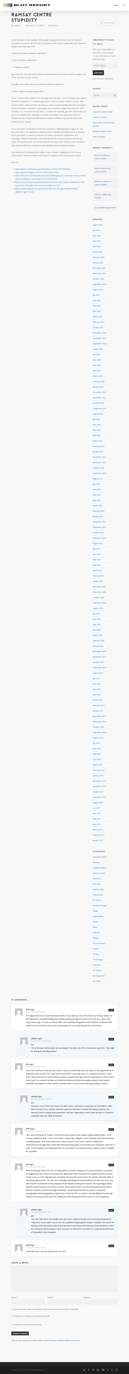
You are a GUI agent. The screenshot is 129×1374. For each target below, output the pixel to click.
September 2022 (99, 473)
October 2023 (98, 403)
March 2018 (97, 765)
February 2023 (98, 446)
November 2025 (99, 273)
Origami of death (100, 117)
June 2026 (97, 235)
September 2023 (99, 408)
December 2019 (99, 651)
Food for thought (100, 905)
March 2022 (97, 505)
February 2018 (98, 770)
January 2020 (98, 646)
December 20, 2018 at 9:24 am (41, 1041)
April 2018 (97, 759)
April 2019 (97, 694)
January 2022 (98, 516)
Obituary (96, 932)
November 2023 (99, 397)
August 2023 (98, 414)
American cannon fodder (103, 112)
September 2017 (99, 797)
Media (95, 922)
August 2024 (98, 349)
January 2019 (98, 711)
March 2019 (97, 700)
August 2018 (98, 738)
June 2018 (97, 748)
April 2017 (97, 824)
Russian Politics (99, 943)
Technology (97, 959)
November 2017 (99, 786)
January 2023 (98, 451)
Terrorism (97, 965)
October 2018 (98, 727)
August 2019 (98, 673)
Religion (96, 938)
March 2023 (97, 441)
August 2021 (98, 543)
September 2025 (99, 284)
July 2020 (96, 613)
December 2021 (99, 522)
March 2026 (97, 252)
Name (14, 1297)
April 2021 (97, 565)
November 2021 (99, 527)
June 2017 (97, 813)
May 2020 (97, 624)
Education (53, 25)
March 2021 (97, 570)
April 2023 (97, 435)
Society (96, 954)
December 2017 (99, 781)
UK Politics (97, 970)
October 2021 (98, 532)
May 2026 (97, 241)
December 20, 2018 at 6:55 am (36, 1012)
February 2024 (98, 381)
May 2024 (97, 365)
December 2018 (99, 716)
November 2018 (99, 721)
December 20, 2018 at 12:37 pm (36, 1067)
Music (95, 927)
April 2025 (97, 311)
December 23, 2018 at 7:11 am (36, 1248)
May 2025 (97, 306)
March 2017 (97, 829)
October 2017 (98, 792)
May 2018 (97, 754)
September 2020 (99, 603)
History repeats (99, 136)
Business (96, 862)
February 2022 (98, 511)
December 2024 (99, 333)
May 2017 (97, 819)
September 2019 (99, 667)
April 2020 (97, 630)
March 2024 (97, 376)
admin (17, 25)
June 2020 (97, 619)
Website (87, 1297)
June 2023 (97, 424)
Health (95, 911)
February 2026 (98, 257)
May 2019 (97, 689)
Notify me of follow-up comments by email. (32, 1316)
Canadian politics (99, 868)
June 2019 (97, 684)
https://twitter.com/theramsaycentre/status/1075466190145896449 (42, 169)
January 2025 (98, 327)
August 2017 (98, 802)
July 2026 (96, 230)
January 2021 (98, 581)
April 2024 (97, 370)
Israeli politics (98, 916)
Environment (98, 895)
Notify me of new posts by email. (27, 1324)
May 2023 (97, 430)
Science (96, 949)
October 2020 (98, 597)
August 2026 (98, 225)
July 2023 (96, 419)
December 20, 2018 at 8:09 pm (41, 1099)
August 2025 (98, 289)
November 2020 (99, 592)
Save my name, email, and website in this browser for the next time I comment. (46, 1309)
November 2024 (99, 338)
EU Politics (97, 900)
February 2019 (98, 705)
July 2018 (96, 743)
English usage (98, 889)
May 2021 (97, 559)
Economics (97, 878)
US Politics (97, 981)
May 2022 (97, 495)
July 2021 (96, 549)
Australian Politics (100, 857)
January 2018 (98, 775)
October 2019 (98, 662)
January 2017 (98, 840)
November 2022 (99, 462)
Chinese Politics (99, 873)
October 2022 (98, 468)
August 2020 (98, 608)
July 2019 (96, 678)
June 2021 (97, 554)
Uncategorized (99, 976)
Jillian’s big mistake (107, 207)
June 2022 (97, 489)
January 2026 (98, 262)
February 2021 (98, 576)
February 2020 (98, 640)
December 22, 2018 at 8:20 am (36, 1167)
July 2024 (96, 354)
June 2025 (97, 300)
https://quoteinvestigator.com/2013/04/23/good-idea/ (37, 172)
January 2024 (98, 387)
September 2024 (99, 343)
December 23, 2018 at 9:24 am (41, 1212)
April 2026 (97, 246)
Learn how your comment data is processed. (62, 1340)
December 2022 (99, 457)
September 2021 (99, 538)
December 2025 (99, 268)
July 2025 (96, 295)
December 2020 (99, 586)
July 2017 (96, 808)
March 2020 (97, 635)
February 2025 (98, 322)
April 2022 (97, 500)
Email (50, 1297)
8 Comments (109, 23)
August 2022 (98, 478)
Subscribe (98, 72)
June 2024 (97, 360)
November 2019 (99, 657)
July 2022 (96, 484)
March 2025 (97, 316)
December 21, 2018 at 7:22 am (36, 1131)
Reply (111, 1010)
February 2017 (98, 835)
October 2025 (98, 279)
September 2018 (99, 732)
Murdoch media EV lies (102, 131)
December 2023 (99, 392)
